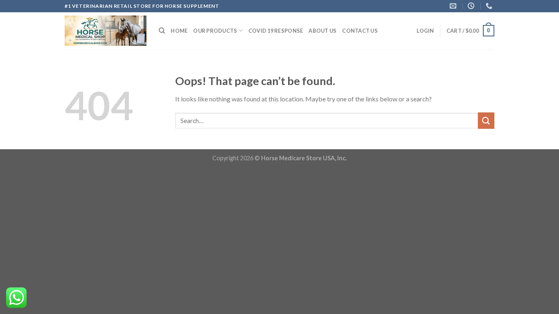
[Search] (162, 30)
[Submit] (486, 120)
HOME (179, 30)
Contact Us (360, 30)
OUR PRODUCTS (215, 30)
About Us (322, 30)
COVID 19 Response (275, 30)
